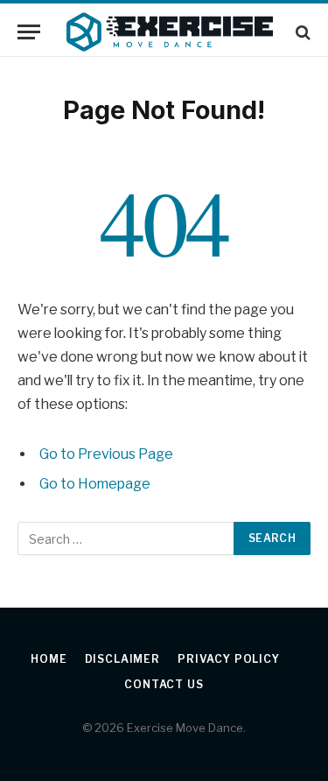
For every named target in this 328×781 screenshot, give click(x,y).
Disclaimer (122, 658)
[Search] (301, 32)
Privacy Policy (229, 658)
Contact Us (163, 684)
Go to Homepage (94, 483)
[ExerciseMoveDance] (169, 32)
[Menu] (28, 32)
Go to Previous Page (106, 454)
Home (48, 658)
